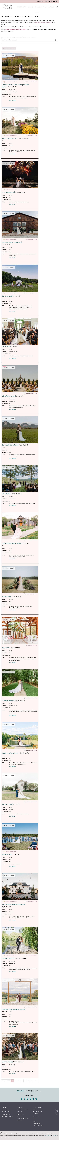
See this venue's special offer (31, 81)
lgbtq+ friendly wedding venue (11, 81)
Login (34, 1121)
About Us (51, 7)
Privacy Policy (48, 1135)
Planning (30, 7)
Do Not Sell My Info (4, 1137)
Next (35, 1081)
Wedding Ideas (6, 1111)
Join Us (37, 12)
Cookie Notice (55, 1135)
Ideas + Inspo (38, 7)
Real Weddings (6, 1114)
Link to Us (36, 1116)
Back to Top (56, 1109)
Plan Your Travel (7, 1116)
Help (34, 1118)
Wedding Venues (22, 7)
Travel (45, 7)
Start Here (40, 1)
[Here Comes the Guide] (6, 5)
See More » (12, 100)
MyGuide (19, 1111)
